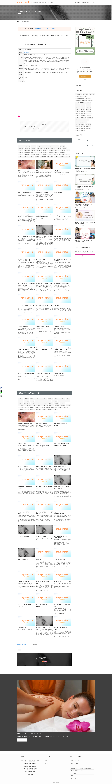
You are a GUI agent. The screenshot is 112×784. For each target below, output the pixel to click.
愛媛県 (31, 771)
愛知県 (25, 766)
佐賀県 (34, 773)
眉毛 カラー (90, 117)
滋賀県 (33, 766)
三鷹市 (57, 152)
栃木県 (27, 763)
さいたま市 (79, 94)
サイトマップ (73, 778)
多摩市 (21, 154)
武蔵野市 (21, 148)
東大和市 (26, 154)
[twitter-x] (84, 80)
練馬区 (45, 152)
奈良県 (32, 768)
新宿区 (27, 146)
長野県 (83, 130)
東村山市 (61, 154)
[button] (1, 388)
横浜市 (83, 113)
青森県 (25, 760)
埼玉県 (83, 107)
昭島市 (38, 154)
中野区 (51, 150)
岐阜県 (83, 109)
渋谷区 (21, 146)
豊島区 (33, 146)
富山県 (29, 761)
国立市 (45, 150)
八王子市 (39, 148)
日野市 (68, 154)
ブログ (87, 98)
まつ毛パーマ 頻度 (80, 98)
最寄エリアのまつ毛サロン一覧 (31, 129)
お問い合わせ (73, 773)
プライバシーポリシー (75, 763)
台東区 (59, 148)
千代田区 (27, 152)
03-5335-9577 (27, 52)
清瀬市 (50, 154)
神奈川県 (88, 124)
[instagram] (86, 80)
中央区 (45, 146)
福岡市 (88, 126)
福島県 (78, 128)
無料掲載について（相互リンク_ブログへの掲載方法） (81, 768)
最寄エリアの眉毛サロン (30, 126)
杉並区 (33, 150)
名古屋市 (88, 105)
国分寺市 (39, 150)
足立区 (34, 148)
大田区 (21, 150)
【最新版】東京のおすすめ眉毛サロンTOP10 (44, 29)
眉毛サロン (47, 760)
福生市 (51, 152)
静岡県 (27, 766)
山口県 (30, 769)
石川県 (31, 761)
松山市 (78, 113)
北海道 (22, 760)
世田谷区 (46, 148)
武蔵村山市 (50, 156)
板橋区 (33, 154)
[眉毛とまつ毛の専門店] (24, 2)
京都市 (90, 100)
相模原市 (62, 156)
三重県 (35, 766)
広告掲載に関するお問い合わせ (77, 770)
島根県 (33, 769)
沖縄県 (32, 774)
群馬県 (30, 763)
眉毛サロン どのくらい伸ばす (82, 119)
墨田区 (62, 146)
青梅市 (32, 156)
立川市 (51, 146)
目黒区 (27, 148)
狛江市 (20, 156)
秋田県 (27, 760)
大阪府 (78, 109)
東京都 (20, 13)
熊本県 (26, 773)
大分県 (37, 773)
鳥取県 (35, 769)
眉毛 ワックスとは (80, 124)
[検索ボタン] (93, 2)
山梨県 (33, 763)
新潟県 (26, 761)
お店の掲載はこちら (85, 76)
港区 (39, 146)
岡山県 (27, 769)
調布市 (21, 152)
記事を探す (73, 765)
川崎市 (56, 156)
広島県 (25, 769)
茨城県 (25, 763)
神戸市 (78, 126)
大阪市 (88, 107)
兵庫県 (27, 768)
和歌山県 (35, 768)
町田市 (57, 146)
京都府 (30, 768)
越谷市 (88, 128)
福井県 (83, 126)
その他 (85, 94)
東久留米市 (44, 154)
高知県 (34, 771)
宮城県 (33, 760)
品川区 (53, 148)
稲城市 (68, 156)
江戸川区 (27, 150)
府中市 (57, 150)
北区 (68, 150)
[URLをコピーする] (1, 396)
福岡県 (24, 773)
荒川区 (40, 152)
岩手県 (30, 760)
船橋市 (83, 128)
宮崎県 (29, 773)
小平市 (56, 154)
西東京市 (33, 152)
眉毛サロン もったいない (81, 122)
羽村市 (37, 156)
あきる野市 (43, 156)
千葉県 (78, 105)
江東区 (63, 150)
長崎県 (31, 773)
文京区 (26, 156)
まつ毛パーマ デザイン (81, 96)
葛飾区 (64, 148)
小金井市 (62, 152)
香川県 (26, 771)
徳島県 (29, 771)
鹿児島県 (28, 774)
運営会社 (72, 775)
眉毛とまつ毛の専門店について (77, 760)
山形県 (35, 760)
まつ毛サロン (47, 763)
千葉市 (89, 102)
